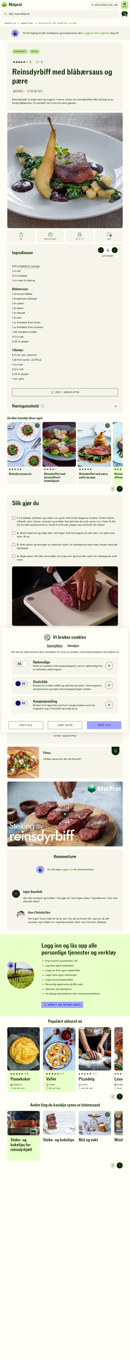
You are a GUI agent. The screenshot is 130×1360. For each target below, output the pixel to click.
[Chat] (124, 14)
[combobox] (61, 14)
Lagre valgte (65, 725)
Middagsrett (20, 51)
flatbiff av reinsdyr (30, 266)
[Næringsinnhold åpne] (65, 406)
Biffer (34, 51)
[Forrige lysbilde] (113, 489)
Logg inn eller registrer (97, 33)
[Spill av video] (65, 814)
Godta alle (104, 725)
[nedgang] (101, 250)
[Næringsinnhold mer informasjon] (42, 406)
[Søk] (5, 14)
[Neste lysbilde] (120, 489)
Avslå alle (26, 725)
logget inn (67, 869)
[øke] (115, 250)
